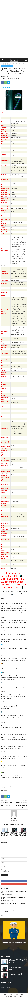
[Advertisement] (14, 15)
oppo (5, 790)
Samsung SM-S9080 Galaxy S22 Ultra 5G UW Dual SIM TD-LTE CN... (18, 973)
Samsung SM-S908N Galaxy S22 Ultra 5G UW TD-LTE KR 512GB (14, 834)
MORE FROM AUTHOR (19, 824)
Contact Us (22, 994)
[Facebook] (2, 82)
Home (2, 63)
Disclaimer (5, 994)
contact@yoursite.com (16, 946)
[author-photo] (14, 813)
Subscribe (24, 884)
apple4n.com (4, 78)
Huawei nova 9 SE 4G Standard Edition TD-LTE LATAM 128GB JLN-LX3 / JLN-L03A (21, 805)
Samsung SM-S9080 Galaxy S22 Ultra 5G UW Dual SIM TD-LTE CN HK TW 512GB (22, 835)
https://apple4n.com (14, 820)
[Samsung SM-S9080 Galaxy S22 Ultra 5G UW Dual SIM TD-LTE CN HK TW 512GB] (23, 830)
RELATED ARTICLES (8, 824)
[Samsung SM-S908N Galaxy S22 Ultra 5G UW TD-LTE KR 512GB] (14, 830)
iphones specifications (5, 987)
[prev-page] (13, 838)
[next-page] (15, 838)
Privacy (10, 994)
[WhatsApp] (5, 82)
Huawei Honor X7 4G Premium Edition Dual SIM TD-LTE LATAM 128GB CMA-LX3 (7, 805)
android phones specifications (9, 63)
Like (25, 881)
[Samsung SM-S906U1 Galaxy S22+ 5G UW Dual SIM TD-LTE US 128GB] (5, 830)
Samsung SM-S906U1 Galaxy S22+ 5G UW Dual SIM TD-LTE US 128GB (5, 835)
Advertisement (16, 994)
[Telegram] (8, 82)
